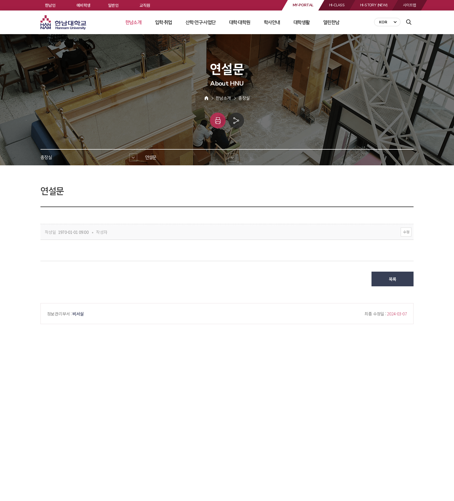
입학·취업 (163, 22)
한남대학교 (63, 22)
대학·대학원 (239, 22)
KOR (383, 22)
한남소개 (133, 22)
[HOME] (206, 98)
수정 (406, 231)
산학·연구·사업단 (200, 22)
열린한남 (331, 22)
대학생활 (301, 22)
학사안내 (272, 22)
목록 (392, 279)
